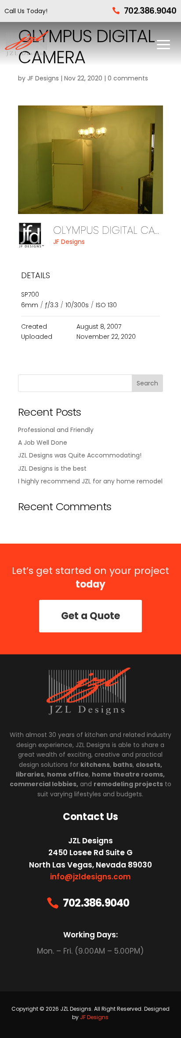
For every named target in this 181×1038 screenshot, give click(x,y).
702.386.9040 (150, 11)
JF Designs (43, 78)
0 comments (128, 78)
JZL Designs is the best (52, 468)
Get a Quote (90, 616)
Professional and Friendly (56, 429)
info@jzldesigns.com (90, 876)
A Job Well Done (42, 442)
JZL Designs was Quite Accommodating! (79, 455)
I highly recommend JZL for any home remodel (90, 481)
